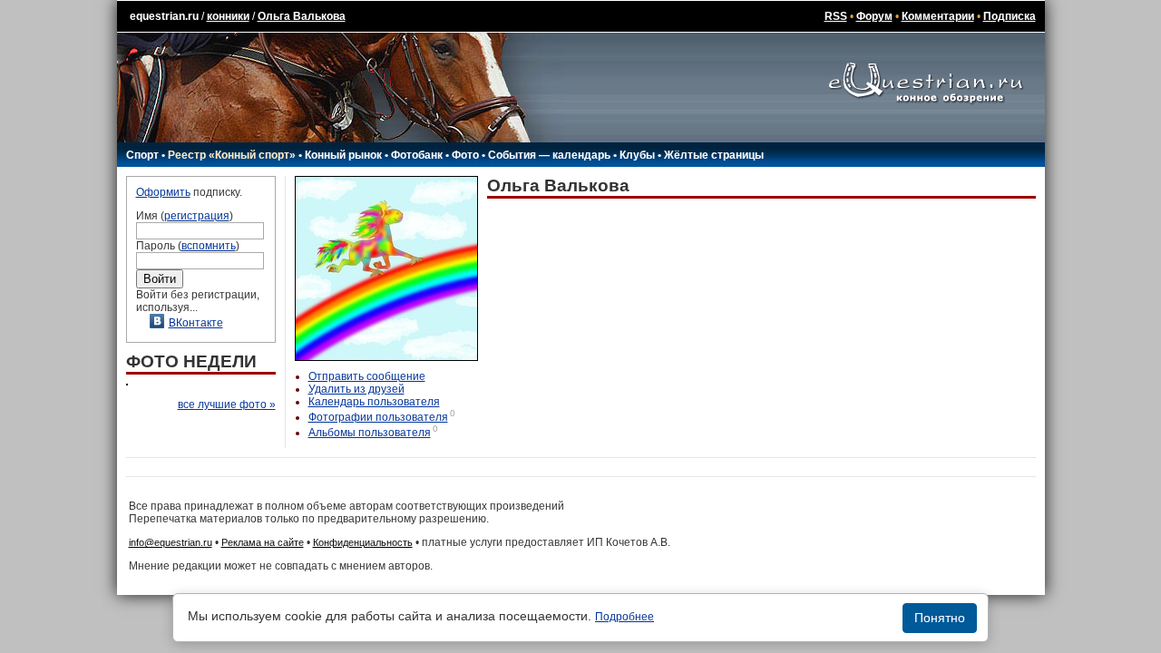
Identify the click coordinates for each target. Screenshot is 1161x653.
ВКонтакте (196, 323)
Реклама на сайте (262, 542)
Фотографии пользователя (378, 417)
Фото (465, 155)
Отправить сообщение (366, 376)
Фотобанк (417, 155)
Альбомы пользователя (369, 432)
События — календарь (549, 155)
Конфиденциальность (363, 542)
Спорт (142, 155)
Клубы (637, 155)
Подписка (1009, 16)
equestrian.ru (164, 16)
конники (228, 16)
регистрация (196, 216)
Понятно (939, 617)
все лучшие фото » (227, 404)
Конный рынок (343, 155)
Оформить (163, 192)
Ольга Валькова (302, 16)
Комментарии (938, 16)
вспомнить (208, 245)
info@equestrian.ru (170, 542)
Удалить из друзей (356, 389)
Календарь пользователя (374, 401)
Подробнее (624, 616)
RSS (835, 16)
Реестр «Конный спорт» (232, 155)
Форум (874, 16)
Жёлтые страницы (714, 155)
